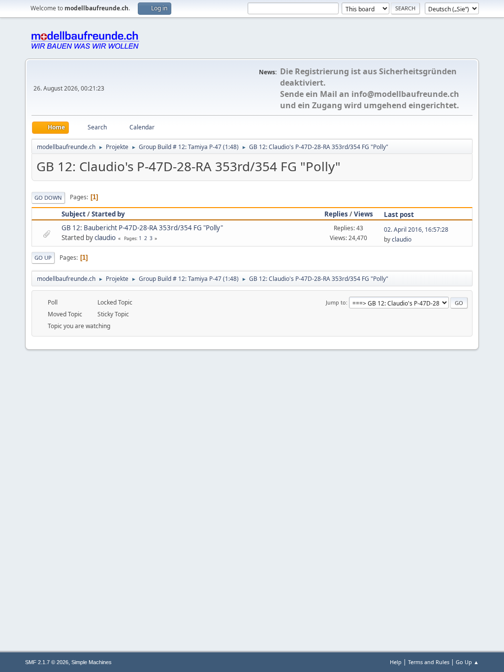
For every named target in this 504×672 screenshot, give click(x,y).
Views (363, 214)
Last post (399, 214)
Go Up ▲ (467, 662)
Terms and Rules (428, 662)
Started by (108, 214)
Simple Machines (91, 662)
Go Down (48, 197)
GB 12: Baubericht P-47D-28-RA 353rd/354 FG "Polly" (142, 227)
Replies (336, 214)
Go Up (43, 257)
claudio (105, 237)
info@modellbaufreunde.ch (405, 94)
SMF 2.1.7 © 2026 (46, 662)
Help (396, 662)
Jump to (336, 302)
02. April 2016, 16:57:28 (416, 229)
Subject (74, 214)
